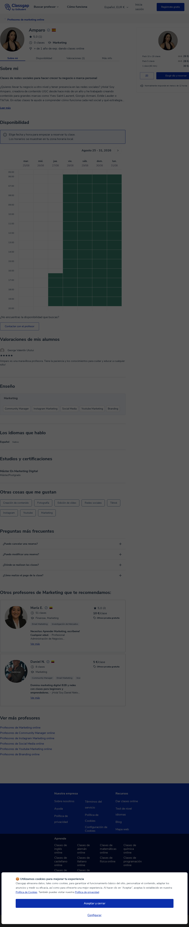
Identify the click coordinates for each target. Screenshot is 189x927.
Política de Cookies (26, 892)
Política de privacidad (87, 892)
